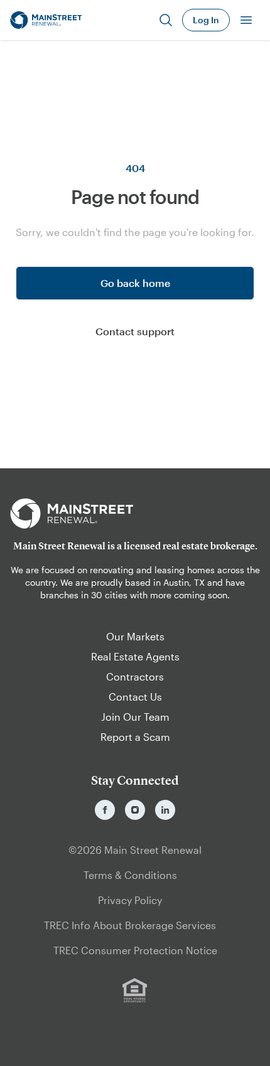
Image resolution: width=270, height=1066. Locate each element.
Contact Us (135, 697)
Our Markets (135, 636)
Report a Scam (135, 737)
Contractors (135, 676)
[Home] (46, 20)
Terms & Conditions (130, 875)
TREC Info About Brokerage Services (130, 925)
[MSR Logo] (135, 513)
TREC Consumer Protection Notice (135, 950)
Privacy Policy (130, 900)
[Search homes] (166, 20)
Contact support (135, 331)
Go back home (135, 283)
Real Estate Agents (135, 656)
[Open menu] (246, 20)
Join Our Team (135, 717)
